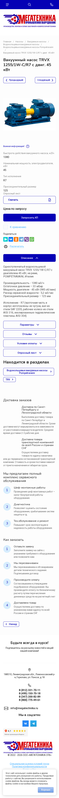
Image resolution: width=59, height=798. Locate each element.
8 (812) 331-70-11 (29, 690)
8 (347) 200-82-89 (29, 696)
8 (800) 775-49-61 (29, 700)
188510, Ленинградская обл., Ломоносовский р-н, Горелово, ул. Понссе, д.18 (29, 676)
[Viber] (26, 239)
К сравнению (18, 227)
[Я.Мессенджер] (5, 239)
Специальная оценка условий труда (29, 763)
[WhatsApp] (32, 239)
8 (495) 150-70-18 (29, 693)
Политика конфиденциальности (29, 766)
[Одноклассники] (16, 239)
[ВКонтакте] (11, 239)
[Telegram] (21, 239)
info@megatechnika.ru (24, 708)
